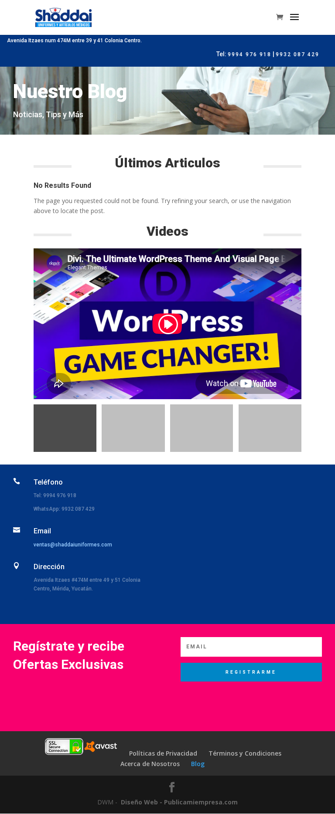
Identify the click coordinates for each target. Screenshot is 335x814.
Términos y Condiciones (245, 753)
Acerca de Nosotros (150, 764)
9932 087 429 (297, 54)
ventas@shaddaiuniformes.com (73, 545)
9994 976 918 (249, 54)
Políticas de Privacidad (163, 753)
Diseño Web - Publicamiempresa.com (179, 802)
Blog (198, 764)
